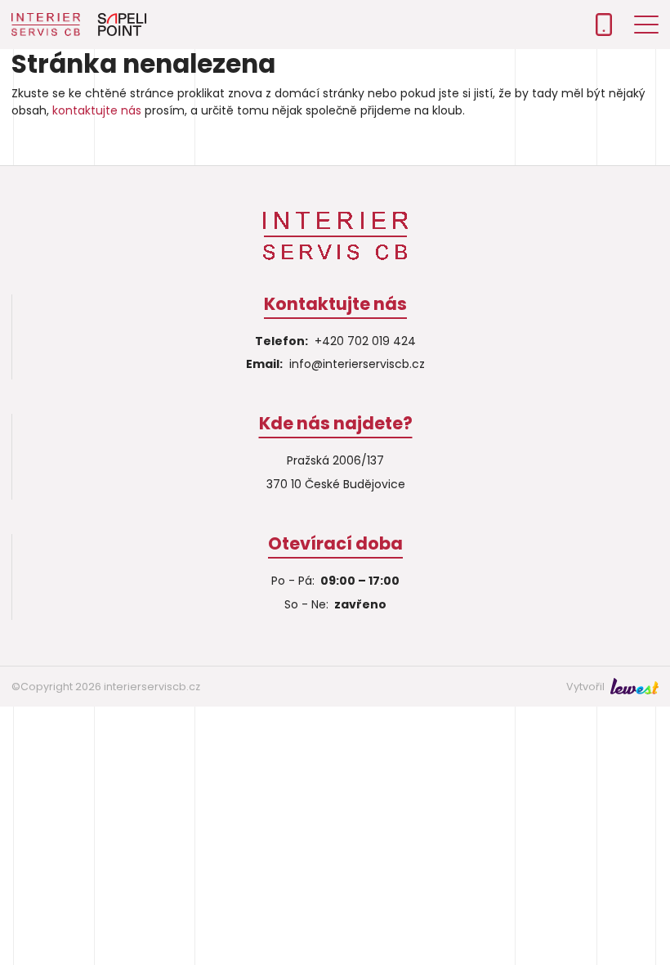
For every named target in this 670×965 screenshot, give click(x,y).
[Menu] (646, 25)
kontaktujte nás (96, 110)
